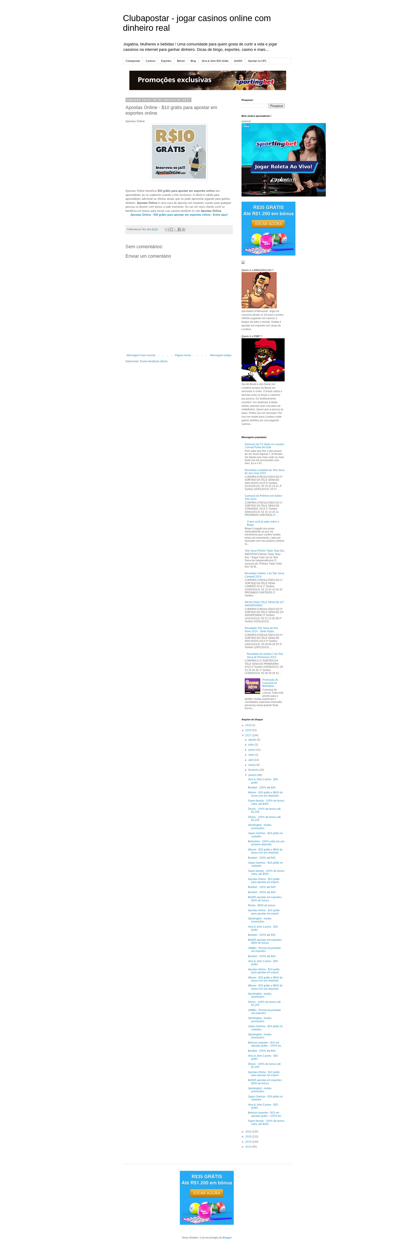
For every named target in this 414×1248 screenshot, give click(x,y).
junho (252, 749)
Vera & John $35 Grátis (215, 60)
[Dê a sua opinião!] (171, 229)
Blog (193, 60)
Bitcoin (181, 60)
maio (251, 754)
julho (251, 744)
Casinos (150, 60)
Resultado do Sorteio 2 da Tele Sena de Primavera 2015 (265, 655)
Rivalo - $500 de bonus (261, 905)
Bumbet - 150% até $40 (262, 787)
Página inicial (183, 355)
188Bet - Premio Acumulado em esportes (264, 950)
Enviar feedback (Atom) (154, 361)
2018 (248, 730)
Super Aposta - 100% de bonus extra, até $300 (266, 802)
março (252, 764)
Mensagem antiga (220, 355)
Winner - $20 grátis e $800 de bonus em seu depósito (265, 794)
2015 (248, 1136)
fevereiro (253, 769)
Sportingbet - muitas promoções (259, 827)
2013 (248, 1146)
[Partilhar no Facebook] (179, 229)
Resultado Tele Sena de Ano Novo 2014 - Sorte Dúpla (261, 630)
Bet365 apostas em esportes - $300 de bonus (265, 899)
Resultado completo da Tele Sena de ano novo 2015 (264, 472)
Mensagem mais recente (141, 355)
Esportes (166, 60)
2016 (248, 1131)
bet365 (238, 60)
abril (251, 759)
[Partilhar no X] (175, 229)
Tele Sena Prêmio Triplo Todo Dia (264, 550)
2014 (248, 1141)
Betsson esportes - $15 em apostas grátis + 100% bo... (265, 1044)
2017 (248, 735)
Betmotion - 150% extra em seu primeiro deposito (266, 843)
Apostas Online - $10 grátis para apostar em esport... (264, 881)
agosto (252, 739)
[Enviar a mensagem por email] (167, 229)
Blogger (227, 1237)
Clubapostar (133, 60)
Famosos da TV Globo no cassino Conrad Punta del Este (264, 446)
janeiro (252, 775)
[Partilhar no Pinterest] (183, 229)
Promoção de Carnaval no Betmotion (270, 683)
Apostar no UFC (257, 60)
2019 (248, 725)
